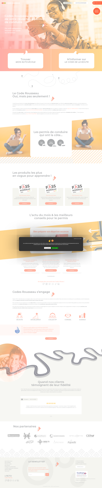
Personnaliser (47, 247)
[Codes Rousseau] (11, 3)
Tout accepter (55, 247)
